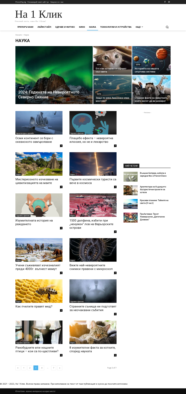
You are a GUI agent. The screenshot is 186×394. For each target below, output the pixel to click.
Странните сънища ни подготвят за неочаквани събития (92, 308)
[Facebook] (165, 2)
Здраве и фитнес (77, 133)
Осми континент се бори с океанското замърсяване (34, 140)
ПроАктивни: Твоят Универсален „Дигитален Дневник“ (152, 217)
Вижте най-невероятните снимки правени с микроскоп (91, 267)
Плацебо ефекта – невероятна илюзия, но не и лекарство (91, 140)
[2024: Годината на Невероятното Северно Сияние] (54, 75)
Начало (18, 35)
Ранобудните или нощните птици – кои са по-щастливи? (36, 349)
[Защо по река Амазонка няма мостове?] (112, 89)
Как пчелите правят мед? (33, 306)
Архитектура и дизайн (25, 133)
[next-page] (59, 367)
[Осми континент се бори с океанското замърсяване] (38, 123)
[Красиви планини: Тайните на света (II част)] (131, 204)
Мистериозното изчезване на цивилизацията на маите (36, 181)
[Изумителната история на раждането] (38, 205)
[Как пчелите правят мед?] (38, 291)
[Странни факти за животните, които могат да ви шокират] (151, 89)
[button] (167, 26)
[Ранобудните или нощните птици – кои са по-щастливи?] (38, 332)
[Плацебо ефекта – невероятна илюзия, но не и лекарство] (93, 123)
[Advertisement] (115, 14)
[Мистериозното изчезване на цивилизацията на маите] (38, 164)
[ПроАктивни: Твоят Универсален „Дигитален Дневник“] (131, 218)
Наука (21, 87)
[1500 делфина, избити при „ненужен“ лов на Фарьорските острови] (93, 205)
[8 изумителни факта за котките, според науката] (93, 332)
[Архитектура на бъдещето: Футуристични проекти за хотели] (131, 190)
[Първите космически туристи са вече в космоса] (93, 164)
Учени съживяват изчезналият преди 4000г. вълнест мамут (37, 267)
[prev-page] (17, 367)
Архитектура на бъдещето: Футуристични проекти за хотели (153, 190)
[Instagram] (169, 2)
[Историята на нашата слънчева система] (151, 60)
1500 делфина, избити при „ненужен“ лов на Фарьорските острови (91, 224)
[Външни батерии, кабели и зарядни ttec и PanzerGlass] (131, 177)
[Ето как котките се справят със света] (112, 60)
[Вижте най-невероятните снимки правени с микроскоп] (93, 250)
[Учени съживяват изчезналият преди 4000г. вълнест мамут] (38, 250)
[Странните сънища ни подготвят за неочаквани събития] (93, 291)
